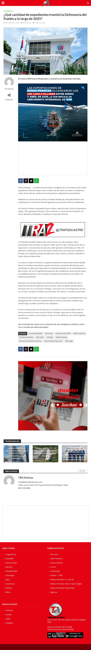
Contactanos (55, 571)
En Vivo (53, 567)
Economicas (8, 11)
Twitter (8, 619)
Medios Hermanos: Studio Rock (62, 588)
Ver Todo (82, 471)
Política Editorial (56, 563)
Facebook (9, 610)
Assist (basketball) (35, 333)
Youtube (8, 614)
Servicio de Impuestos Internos (30, 341)
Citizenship (49, 333)
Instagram (9, 623)
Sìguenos (53, 592)
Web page (69, 341)
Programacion (10, 554)
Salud (7, 579)
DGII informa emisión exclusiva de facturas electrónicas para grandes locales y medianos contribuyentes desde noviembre (16, 451)
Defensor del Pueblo (63, 333)
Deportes (9, 567)
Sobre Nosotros (56, 558)
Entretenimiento (11, 571)
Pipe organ (40, 337)
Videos (7, 592)
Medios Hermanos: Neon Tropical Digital (66, 584)
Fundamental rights (26, 337)
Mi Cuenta (54, 554)
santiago (50, 337)
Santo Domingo (61, 337)
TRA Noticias (27, 23)
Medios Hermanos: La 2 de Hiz (62, 579)
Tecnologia (9, 575)
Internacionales (11, 563)
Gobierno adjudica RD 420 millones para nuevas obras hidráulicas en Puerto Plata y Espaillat (45, 452)
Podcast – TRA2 (56, 575)
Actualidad (9, 558)
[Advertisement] (53, 158)
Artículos (8, 588)
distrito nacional (79, 333)
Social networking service (53, 341)
